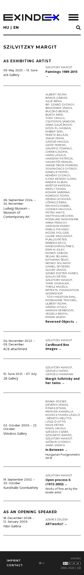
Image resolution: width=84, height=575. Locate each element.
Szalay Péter (55, 276)
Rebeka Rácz (55, 242)
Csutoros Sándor (60, 121)
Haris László (55, 155)
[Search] (78, 27)
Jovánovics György (61, 168)
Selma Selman (56, 256)
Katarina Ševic (57, 259)
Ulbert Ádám (56, 303)
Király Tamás (55, 188)
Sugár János (55, 269)
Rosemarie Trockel (61, 300)
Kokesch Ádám (57, 195)
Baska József (56, 401)
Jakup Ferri (54, 138)
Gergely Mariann (59, 374)
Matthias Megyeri (59, 215)
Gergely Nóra (56, 370)
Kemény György (57, 175)
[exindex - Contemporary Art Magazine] (31, 17)
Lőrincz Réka (56, 202)
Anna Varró (55, 445)
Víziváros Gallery (15, 433)
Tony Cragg (55, 118)
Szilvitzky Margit (58, 67)
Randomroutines (59, 246)
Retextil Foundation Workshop (62, 291)
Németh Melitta (59, 418)
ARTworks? (56, 524)
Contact (15, 565)
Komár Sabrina (57, 192)
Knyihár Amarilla (59, 411)
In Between (56, 449)
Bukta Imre (54, 114)
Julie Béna (53, 101)
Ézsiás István (55, 408)
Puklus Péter (56, 239)
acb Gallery (11, 75)
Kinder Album (56, 182)
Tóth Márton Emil (61, 296)
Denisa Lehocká (58, 199)
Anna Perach (56, 222)
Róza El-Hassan (58, 128)
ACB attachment (15, 349)
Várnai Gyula (56, 307)
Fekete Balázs (56, 134)
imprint (14, 560)
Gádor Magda (57, 141)
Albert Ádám (56, 94)
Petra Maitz (55, 212)
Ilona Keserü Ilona (60, 178)
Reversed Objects (61, 321)
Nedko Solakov (58, 263)
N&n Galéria (12, 526)
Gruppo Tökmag (58, 148)
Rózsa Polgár (57, 232)
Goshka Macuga (58, 209)
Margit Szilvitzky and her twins (62, 380)
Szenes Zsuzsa (56, 519)
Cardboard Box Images (57, 346)
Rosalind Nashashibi (61, 219)
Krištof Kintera (58, 185)
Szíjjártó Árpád (58, 435)
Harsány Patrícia (59, 158)
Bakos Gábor (56, 97)
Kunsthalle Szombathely (20, 488)
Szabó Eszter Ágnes (61, 273)
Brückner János (58, 108)
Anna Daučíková (58, 124)
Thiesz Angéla (56, 286)
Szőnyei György (58, 441)
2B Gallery (10, 378)
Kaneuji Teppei (56, 172)
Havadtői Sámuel (59, 161)
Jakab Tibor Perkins (61, 165)
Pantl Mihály (55, 428)
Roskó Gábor (56, 253)
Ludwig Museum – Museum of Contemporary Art (16, 212)
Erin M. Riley (55, 249)
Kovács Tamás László (62, 414)
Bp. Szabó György (59, 104)
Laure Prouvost (58, 236)
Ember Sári (54, 131)
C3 (79, 568)
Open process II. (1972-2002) (58, 482)
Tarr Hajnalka (57, 283)
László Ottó (55, 421)
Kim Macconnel (57, 205)
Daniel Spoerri (57, 266)
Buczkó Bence (57, 111)
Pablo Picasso (57, 229)
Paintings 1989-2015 (61, 73)
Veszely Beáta (56, 313)
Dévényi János (56, 404)
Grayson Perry (57, 226)
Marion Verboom (59, 310)
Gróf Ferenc (55, 145)
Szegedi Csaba (57, 431)
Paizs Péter (54, 425)
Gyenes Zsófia (56, 151)
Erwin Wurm (55, 317)
